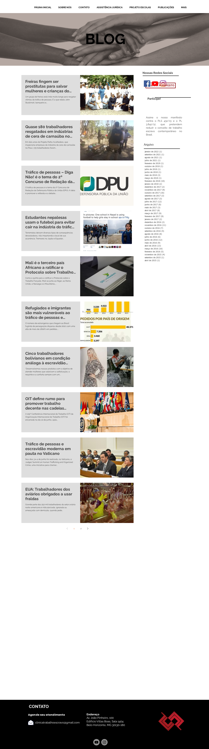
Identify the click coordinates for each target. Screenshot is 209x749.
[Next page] (88, 528)
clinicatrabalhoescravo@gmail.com (57, 722)
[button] (66, 7)
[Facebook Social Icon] (147, 83)
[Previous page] (67, 528)
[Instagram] (163, 83)
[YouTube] (155, 83)
